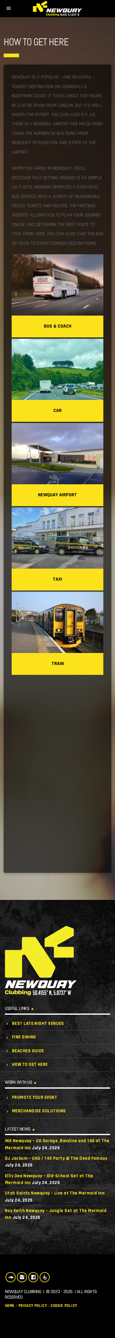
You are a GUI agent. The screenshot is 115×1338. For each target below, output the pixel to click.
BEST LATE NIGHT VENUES (38, 1023)
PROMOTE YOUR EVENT (34, 1097)
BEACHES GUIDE (28, 1051)
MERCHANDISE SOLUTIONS (39, 1111)
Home (10, 1305)
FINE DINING (24, 1037)
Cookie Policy (64, 1305)
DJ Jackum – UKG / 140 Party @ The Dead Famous (56, 1158)
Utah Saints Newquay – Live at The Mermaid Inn (55, 1193)
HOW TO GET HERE (30, 1064)
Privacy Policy (32, 1305)
